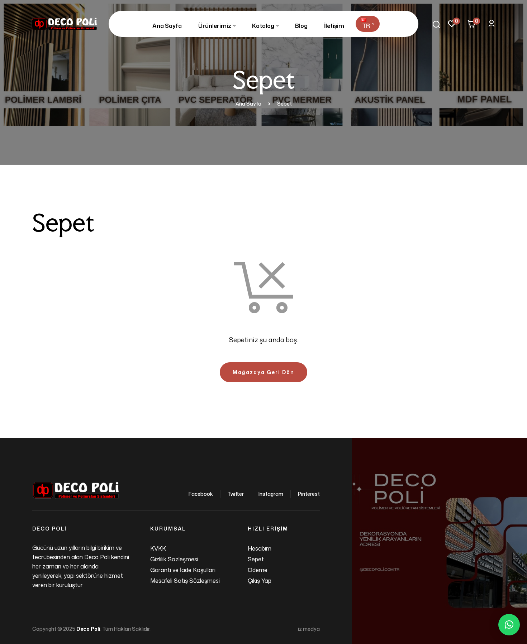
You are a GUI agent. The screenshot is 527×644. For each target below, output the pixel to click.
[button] (509, 624)
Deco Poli (88, 628)
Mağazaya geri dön (263, 372)
